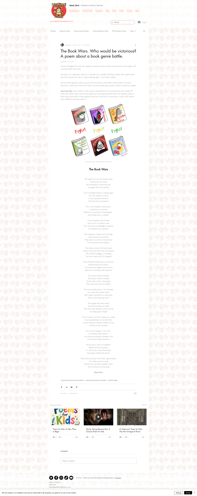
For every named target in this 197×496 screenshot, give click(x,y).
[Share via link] (77, 387)
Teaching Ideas (112, 380)
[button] (144, 31)
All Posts (53, 31)
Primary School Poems (81, 31)
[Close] (194, 492)
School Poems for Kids (100, 31)
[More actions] (135, 45)
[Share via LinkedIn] (72, 387)
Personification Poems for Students (72, 380)
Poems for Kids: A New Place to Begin (64, 430)
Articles (118, 478)
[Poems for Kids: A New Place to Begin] (65, 417)
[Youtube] (71, 478)
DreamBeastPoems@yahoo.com (61, 21)
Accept (188, 493)
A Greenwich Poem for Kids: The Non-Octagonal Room (130, 430)
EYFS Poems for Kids (119, 31)
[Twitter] (51, 478)
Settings (178, 493)
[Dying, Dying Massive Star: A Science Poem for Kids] (98, 417)
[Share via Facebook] (61, 387)
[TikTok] (66, 478)
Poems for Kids (65, 31)
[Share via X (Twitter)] (67, 387)
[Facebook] (56, 478)
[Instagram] (61, 478)
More (132, 31)
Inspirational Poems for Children (96, 380)
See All (144, 405)
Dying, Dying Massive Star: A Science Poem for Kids (98, 430)
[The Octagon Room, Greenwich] (132, 417)
